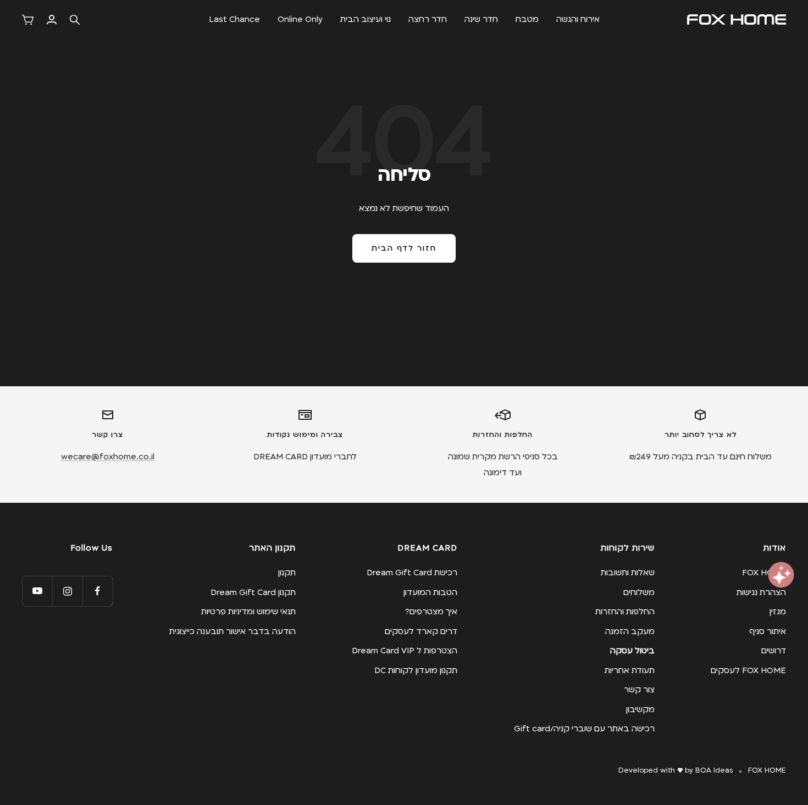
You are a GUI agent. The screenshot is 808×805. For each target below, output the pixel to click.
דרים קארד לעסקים (421, 631)
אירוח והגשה (578, 19)
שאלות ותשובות (628, 572)
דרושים (773, 650)
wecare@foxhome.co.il (107, 456)
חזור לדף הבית (404, 248)
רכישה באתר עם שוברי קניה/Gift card (584, 728)
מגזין (778, 611)
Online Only (300, 19)
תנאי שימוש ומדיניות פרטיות (248, 611)
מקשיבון (640, 709)
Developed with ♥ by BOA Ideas (675, 770)
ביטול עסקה (632, 650)
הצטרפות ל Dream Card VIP (404, 650)
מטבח (527, 19)
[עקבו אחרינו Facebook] (97, 591)
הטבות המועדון (430, 592)
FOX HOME (764, 572)
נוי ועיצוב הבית (365, 19)
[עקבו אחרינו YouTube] (37, 591)
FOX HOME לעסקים (748, 670)
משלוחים (639, 592)
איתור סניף (767, 631)
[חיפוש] (75, 20)
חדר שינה (481, 19)
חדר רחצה (427, 19)
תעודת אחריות (630, 670)
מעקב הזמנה (630, 631)
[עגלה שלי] (28, 19)
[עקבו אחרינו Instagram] (67, 591)
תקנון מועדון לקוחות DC (415, 670)
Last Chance (234, 19)
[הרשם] (52, 19)
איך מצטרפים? (431, 611)
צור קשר (639, 689)
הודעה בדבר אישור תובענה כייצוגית (232, 631)
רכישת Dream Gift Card (412, 572)
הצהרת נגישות (761, 592)
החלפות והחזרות (625, 611)
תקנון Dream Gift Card (253, 592)
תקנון (287, 572)
